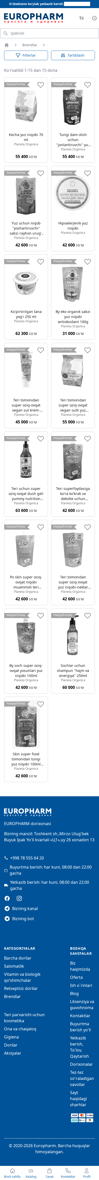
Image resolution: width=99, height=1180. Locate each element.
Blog (74, 993)
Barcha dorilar (17, 958)
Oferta (76, 977)
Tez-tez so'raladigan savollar (82, 1078)
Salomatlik (14, 966)
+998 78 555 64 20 (27, 858)
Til (81, 18)
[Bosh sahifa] (6, 45)
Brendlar (29, 44)
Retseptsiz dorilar (21, 988)
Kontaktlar (80, 1015)
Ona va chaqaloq (20, 1029)
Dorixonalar (81, 1064)
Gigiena (11, 1037)
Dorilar (11, 1045)
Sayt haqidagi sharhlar (78, 1098)
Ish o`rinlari (81, 985)
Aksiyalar (12, 1053)
